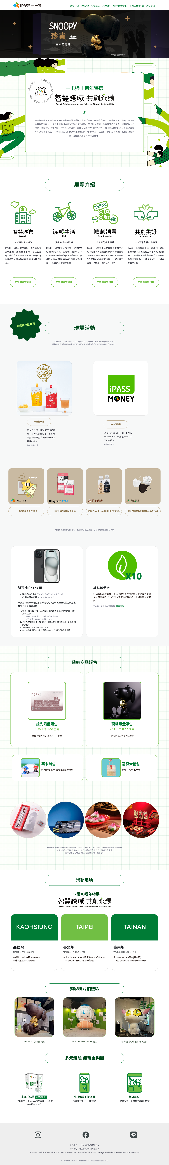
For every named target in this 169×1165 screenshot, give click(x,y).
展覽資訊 (150, 6)
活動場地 (106, 6)
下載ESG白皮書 (136, 6)
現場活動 (85, 6)
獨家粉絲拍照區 (119, 6)
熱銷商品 (95, 6)
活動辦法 (120, 606)
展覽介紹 (74, 6)
